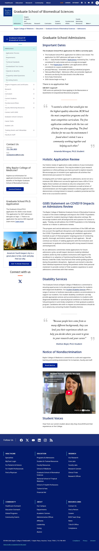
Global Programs (11, 513)
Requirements (10, 57)
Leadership (41, 524)
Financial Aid (41, 492)
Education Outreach (12, 510)
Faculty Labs (72, 465)
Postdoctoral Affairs (69, 22)
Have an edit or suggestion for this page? (14, 544)
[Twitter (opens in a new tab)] (20, 281)
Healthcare (9, 3)
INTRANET (75, 3)
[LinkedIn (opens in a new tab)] (92, 2)
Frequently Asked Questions (15, 75)
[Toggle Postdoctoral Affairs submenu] (34, 103)
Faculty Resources (43, 465)
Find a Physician (11, 472)
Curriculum (48, 23)
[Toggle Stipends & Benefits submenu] (34, 71)
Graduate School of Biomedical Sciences (60, 29)
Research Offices (74, 476)
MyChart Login (10, 461)
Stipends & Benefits (13, 71)
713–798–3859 (11, 149)
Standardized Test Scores (14, 66)
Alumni (39, 532)
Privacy (85, 541)
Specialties (9, 458)
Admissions (17, 23)
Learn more (19, 221)
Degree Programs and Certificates (27, 20)
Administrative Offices (45, 517)
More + (88, 23)
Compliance (72, 528)
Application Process (12, 53)
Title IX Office (73, 524)
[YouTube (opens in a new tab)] (89, 2)
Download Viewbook (15, 189)
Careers (71, 513)
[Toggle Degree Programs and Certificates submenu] (34, 84)
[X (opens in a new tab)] (85, 2)
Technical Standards (13, 62)
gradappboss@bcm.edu (15, 155)
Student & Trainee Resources (47, 461)
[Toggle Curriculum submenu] (34, 94)
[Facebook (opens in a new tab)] (82, 2)
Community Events (12, 517)
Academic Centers (43, 513)
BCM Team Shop (74, 517)
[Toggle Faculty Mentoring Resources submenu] (34, 107)
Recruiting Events (12, 80)
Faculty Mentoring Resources (79, 21)
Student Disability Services (76, 290)
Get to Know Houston (20, 264)
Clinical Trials (73, 472)
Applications (72, 60)
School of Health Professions (47, 485)
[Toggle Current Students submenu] (34, 98)
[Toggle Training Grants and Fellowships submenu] (34, 130)
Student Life (9, 126)
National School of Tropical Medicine (47, 480)
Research (29, 3)
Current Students (58, 22)
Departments (42, 510)
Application (58, 65)
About (48, 3)
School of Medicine (44, 469)
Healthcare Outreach (13, 506)
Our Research (73, 458)
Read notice (50, 365)
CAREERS (67, 3)
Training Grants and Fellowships (15, 130)
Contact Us (72, 506)
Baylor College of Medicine (24, 29)
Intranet (93, 541)
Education (19, 3)
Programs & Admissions (45, 458)
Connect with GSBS (11, 112)
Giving (39, 528)
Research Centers (74, 469)
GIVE (61, 3)
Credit (26, 233)
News (70, 521)
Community (39, 3)
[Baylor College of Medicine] (7, 12)
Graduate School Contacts (14, 117)
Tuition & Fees (42, 489)
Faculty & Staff (10, 135)
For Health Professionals (14, 469)
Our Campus (41, 506)
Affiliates (40, 521)
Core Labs (72, 461)
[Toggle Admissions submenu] (34, 48)
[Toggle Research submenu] (34, 89)
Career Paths (9, 121)
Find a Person (73, 510)
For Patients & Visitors (13, 465)
